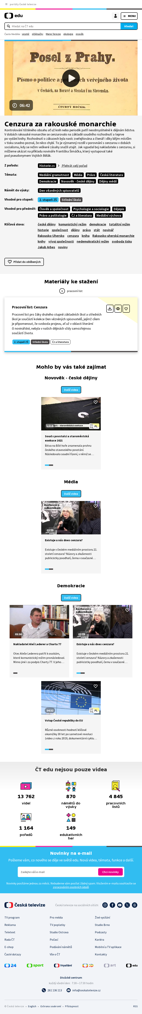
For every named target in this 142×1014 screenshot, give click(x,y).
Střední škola (71, 200)
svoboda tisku (122, 241)
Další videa (71, 390)
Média (78, 175)
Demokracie (47, 181)
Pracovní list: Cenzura (29, 307)
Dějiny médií (108, 181)
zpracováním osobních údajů (71, 887)
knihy (41, 241)
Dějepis (119, 209)
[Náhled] (118, 309)
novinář (108, 230)
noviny (63, 247)
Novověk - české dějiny (77, 181)
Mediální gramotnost (54, 175)
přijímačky (37, 34)
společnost (60, 230)
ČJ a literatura (81, 215)
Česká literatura (111, 175)
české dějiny (47, 224)
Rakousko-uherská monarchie (113, 236)
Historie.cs (47, 166)
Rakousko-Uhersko (51, 236)
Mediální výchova (109, 215)
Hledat (128, 26)
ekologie (68, 34)
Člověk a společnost (54, 209)
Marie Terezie (53, 34)
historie (43, 230)
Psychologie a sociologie (91, 209)
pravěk (80, 34)
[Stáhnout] (110, 309)
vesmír (25, 34)
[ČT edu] (13, 17)
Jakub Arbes (46, 247)
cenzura (73, 236)
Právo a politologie (53, 215)
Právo (91, 175)
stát (97, 230)
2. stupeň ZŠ (48, 200)
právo (87, 230)
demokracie (97, 224)
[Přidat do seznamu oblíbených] (126, 309)
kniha (85, 236)
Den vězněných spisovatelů (59, 190)
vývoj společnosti (61, 241)
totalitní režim (119, 224)
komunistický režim (72, 224)
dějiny (75, 230)
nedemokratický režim (93, 241)
